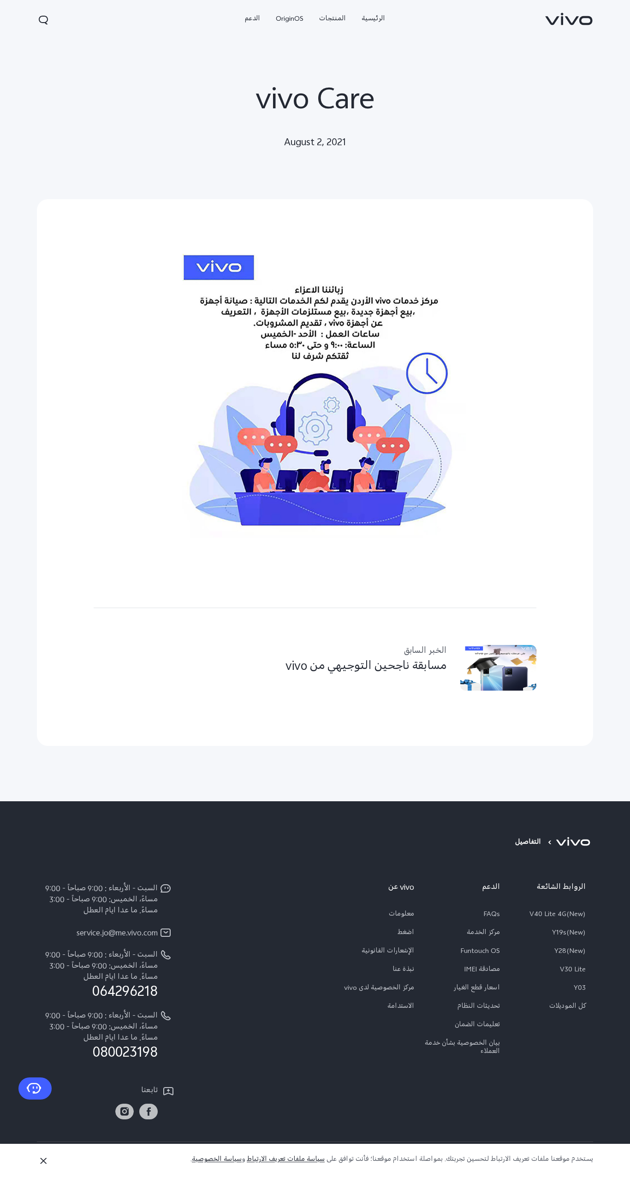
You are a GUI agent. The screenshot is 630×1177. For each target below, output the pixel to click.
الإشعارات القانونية (388, 952)
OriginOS (289, 19)
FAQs (491, 915)
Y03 (580, 989)
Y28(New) (570, 952)
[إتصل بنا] (35, 1088)
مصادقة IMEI (482, 970)
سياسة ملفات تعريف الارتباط (286, 1160)
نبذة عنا (403, 970)
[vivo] (574, 843)
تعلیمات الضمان (477, 1026)
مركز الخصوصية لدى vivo (379, 989)
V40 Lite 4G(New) (557, 915)
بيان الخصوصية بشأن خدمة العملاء (462, 1048)
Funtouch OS (480, 952)
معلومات (401, 915)
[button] (43, 19)
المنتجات (332, 19)
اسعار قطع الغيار (476, 989)
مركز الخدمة (483, 933)
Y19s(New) (569, 933)
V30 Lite (573, 970)
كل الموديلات (567, 1007)
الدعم (252, 19)
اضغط (406, 933)
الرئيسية (373, 19)
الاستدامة (400, 1007)
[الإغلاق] (43, 1160)
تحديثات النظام (479, 1007)
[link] (569, 18)
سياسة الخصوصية (217, 1160)
